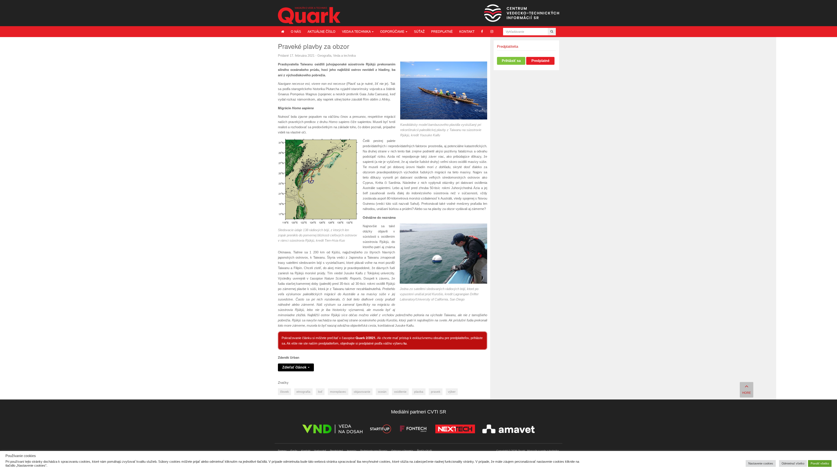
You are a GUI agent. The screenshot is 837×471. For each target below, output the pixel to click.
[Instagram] (492, 31)
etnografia (303, 391)
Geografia (324, 55)
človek (284, 391)
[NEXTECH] (455, 430)
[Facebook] (482, 31)
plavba (418, 391)
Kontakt (467, 31)
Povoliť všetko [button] (820, 463)
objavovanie (362, 391)
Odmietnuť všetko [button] (793, 463)
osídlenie (400, 391)
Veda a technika (356, 31)
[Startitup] (380, 430)
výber (452, 391)
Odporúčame (392, 31)
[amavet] (508, 430)
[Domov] (283, 31)
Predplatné (442, 31)
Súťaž (419, 31)
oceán (382, 391)
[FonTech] (413, 430)
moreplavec (338, 391)
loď (320, 391)
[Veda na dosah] (332, 430)
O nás (296, 31)
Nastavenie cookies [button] (760, 463)
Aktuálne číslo (321, 31)
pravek (435, 391)
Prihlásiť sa (511, 61)
